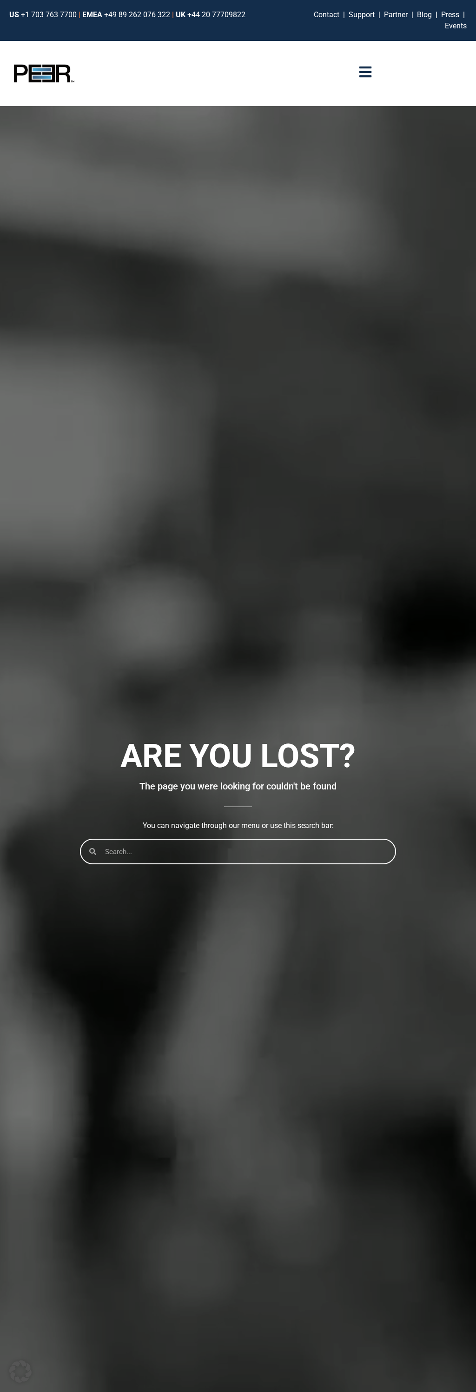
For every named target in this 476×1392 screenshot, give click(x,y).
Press (451, 14)
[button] (20, 1371)
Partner (397, 14)
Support (363, 14)
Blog (424, 14)
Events (456, 25)
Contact (328, 14)
